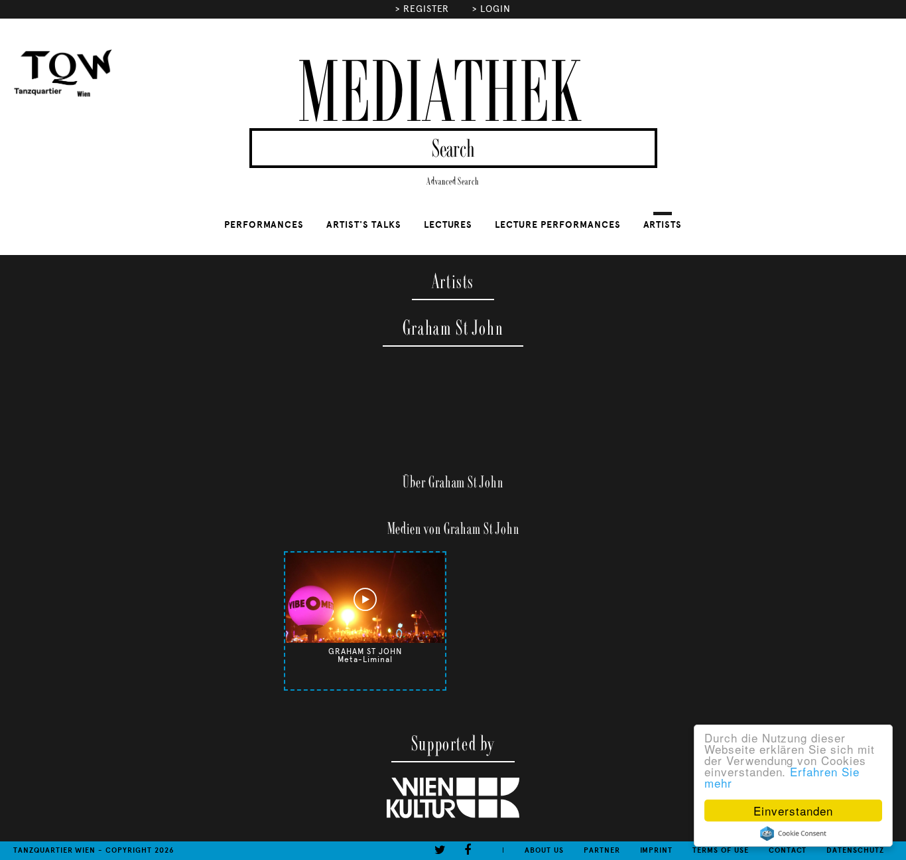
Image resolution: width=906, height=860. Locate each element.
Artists (662, 224)
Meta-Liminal (365, 659)
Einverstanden (792, 810)
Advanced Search (453, 181)
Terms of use (720, 850)
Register (426, 9)
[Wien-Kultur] (453, 815)
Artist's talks (363, 224)
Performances (264, 224)
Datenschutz (855, 850)
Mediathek (439, 94)
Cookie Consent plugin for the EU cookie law (793, 833)
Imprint (656, 850)
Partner (602, 850)
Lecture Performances (557, 224)
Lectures (448, 224)
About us (544, 850)
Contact (788, 850)
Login (495, 9)
